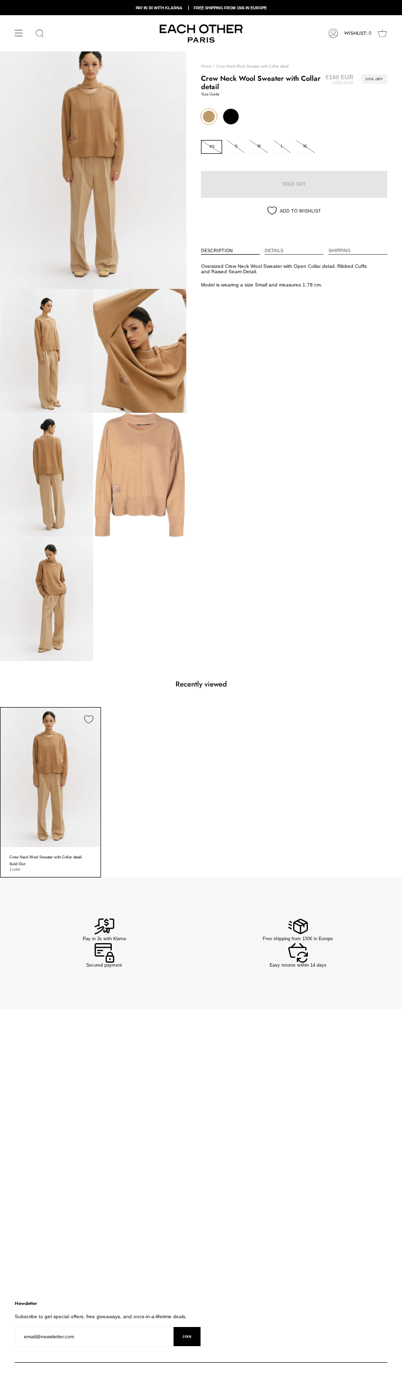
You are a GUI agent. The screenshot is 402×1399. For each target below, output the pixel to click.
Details (274, 250)
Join (187, 1336)
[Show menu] (22, 33)
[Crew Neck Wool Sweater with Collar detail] (50, 777)
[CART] (382, 33)
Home (206, 66)
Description (217, 250)
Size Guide (210, 94)
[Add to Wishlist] (89, 719)
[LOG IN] (333, 33)
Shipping (339, 250)
